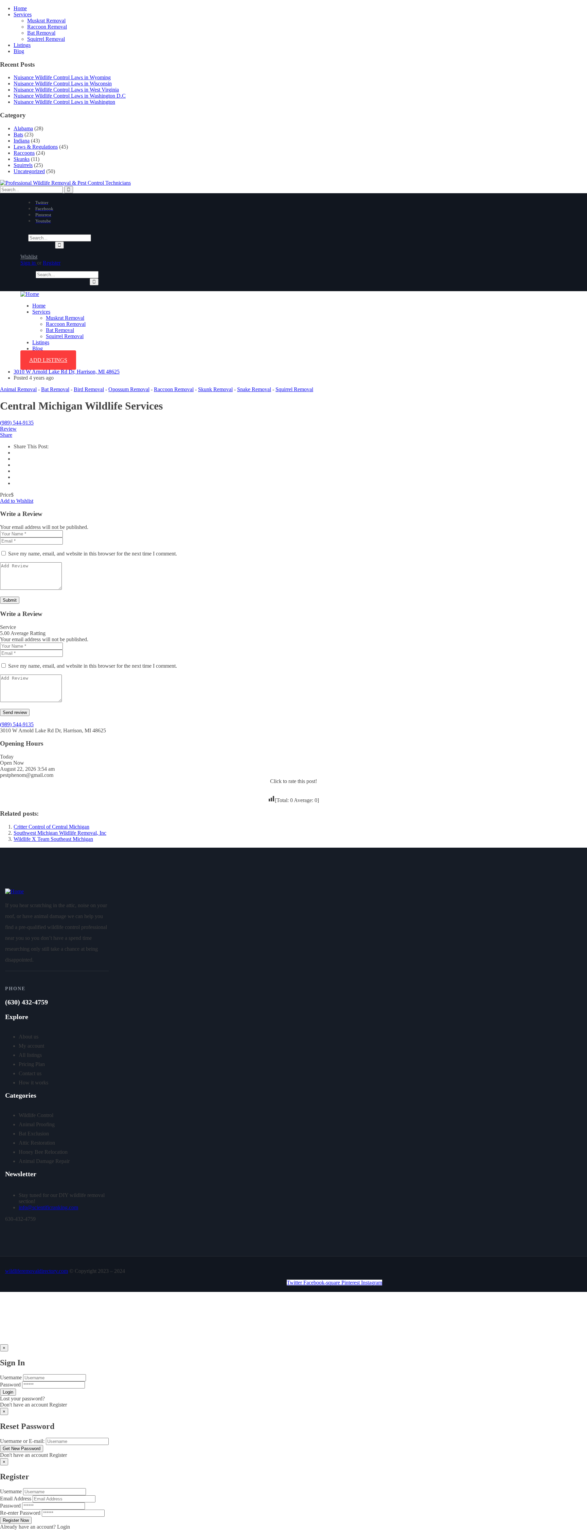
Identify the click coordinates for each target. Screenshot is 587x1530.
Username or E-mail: (22, 1441)
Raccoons (24, 153)
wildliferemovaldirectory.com (36, 1271)
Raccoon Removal (47, 27)
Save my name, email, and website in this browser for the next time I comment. (92, 553)
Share (6, 435)
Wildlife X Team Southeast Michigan (53, 839)
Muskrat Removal (46, 20)
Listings (22, 45)
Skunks (22, 159)
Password (10, 1384)
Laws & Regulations (36, 147)
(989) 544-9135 (17, 423)
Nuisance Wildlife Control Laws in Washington (64, 102)
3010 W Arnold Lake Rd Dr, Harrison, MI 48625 (67, 372)
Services (23, 14)
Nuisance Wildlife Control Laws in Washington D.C (70, 96)
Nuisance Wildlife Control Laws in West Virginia (66, 90)
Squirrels (23, 165)
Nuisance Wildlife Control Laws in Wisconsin (63, 83)
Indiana (22, 141)
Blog (19, 51)
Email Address (15, 1498)
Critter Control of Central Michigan (51, 827)
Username (11, 1377)
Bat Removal (41, 33)
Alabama (23, 128)
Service (8, 627)
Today (7, 757)
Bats (18, 134)
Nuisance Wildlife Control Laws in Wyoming (62, 77)
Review (8, 429)
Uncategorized (29, 171)
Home (20, 8)
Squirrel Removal (46, 39)
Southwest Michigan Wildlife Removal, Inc (60, 833)
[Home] (29, 294)
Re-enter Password (20, 1513)
